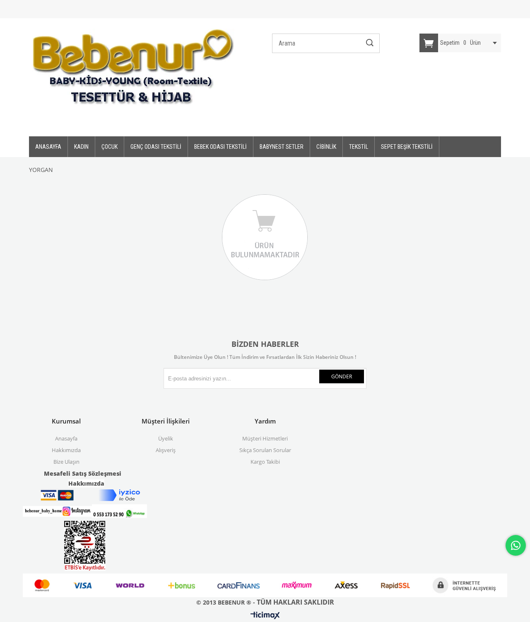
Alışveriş (166, 450)
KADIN (81, 146)
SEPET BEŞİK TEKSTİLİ (407, 146)
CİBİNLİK (326, 146)
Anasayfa (66, 438)
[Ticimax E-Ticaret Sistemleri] (265, 616)
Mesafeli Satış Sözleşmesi (82, 473)
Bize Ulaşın (66, 461)
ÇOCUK (109, 146)
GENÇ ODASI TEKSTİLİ (155, 146)
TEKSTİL (358, 146)
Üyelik (165, 438)
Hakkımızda (66, 450)
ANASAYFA (48, 146)
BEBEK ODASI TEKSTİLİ (220, 146)
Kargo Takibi (265, 461)
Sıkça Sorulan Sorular (265, 450)
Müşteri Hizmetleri (265, 438)
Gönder (341, 376)
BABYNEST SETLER (282, 146)
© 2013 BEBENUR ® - (226, 602)
